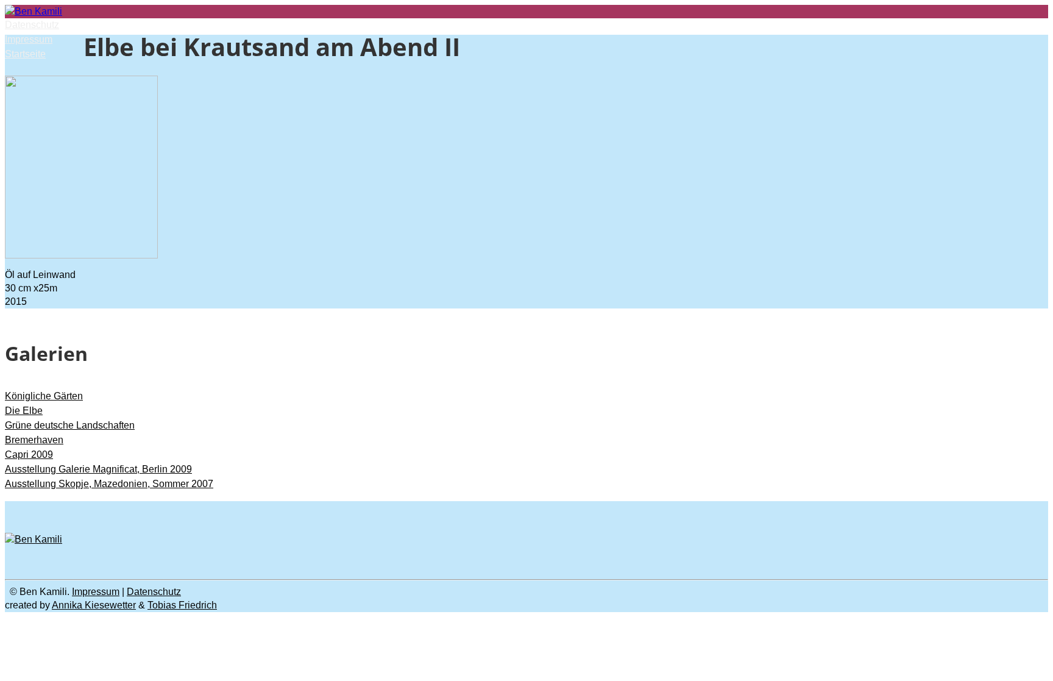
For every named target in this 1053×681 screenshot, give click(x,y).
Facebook (654, 508)
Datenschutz (32, 25)
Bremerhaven (34, 440)
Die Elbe (24, 410)
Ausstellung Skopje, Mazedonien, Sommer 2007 (109, 484)
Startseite (25, 54)
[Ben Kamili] (33, 11)
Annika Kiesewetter (94, 605)
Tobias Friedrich (182, 605)
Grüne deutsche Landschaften (70, 425)
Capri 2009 (29, 454)
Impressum (28, 39)
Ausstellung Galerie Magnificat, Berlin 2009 (98, 469)
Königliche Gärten (44, 396)
